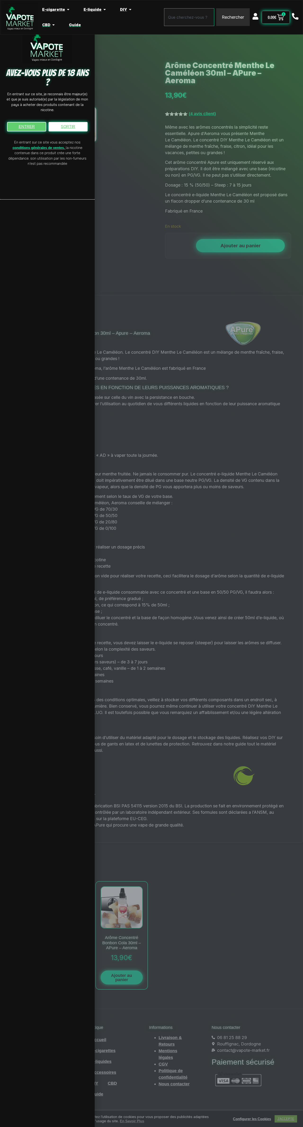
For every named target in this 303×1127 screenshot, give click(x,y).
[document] (151, 563)
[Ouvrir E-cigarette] (68, 9)
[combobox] (189, 17)
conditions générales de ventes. (39, 148)
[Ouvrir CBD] (53, 25)
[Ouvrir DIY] (130, 9)
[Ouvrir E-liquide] (105, 9)
